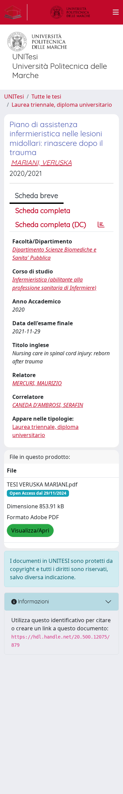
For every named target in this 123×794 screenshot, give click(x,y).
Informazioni (33, 601)
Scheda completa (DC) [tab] (50, 224)
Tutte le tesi (46, 96)
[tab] (101, 225)
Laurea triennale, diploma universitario (62, 104)
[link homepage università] (70, 12)
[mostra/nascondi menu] (116, 12)
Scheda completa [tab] (42, 210)
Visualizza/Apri (30, 530)
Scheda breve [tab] (36, 195)
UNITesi (14, 96)
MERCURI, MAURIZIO (37, 383)
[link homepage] (15, 12)
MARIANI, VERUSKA (41, 162)
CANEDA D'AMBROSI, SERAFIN (47, 405)
